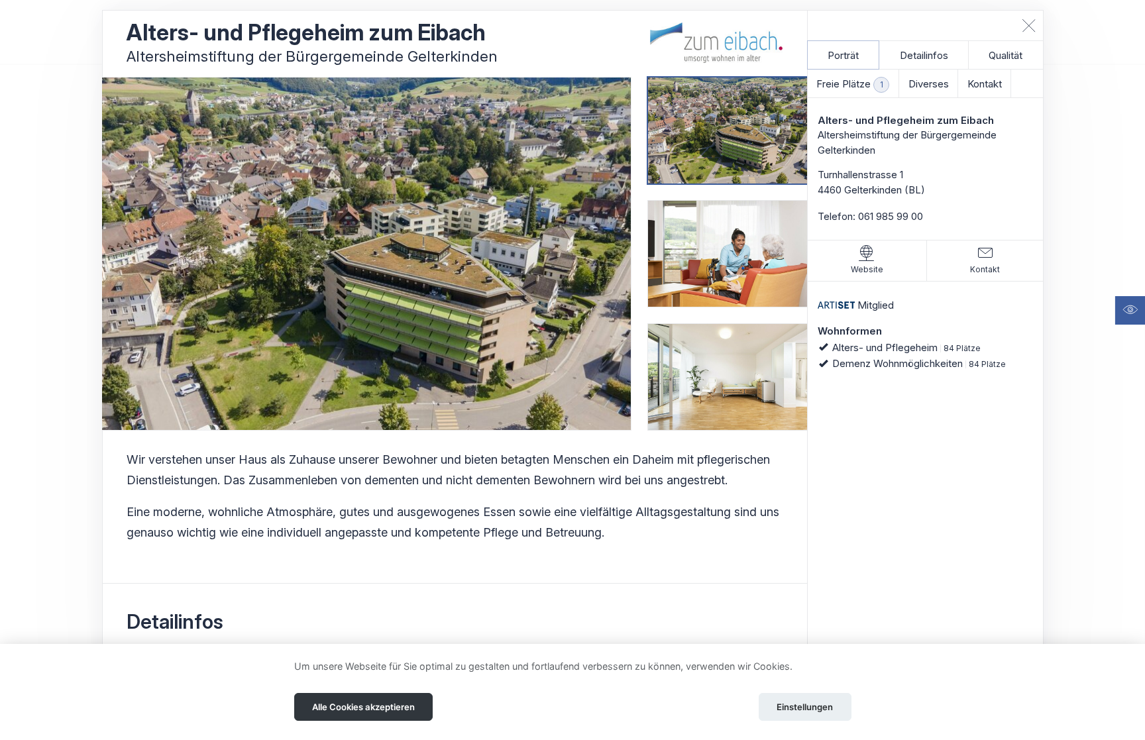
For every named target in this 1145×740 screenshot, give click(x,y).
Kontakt (984, 84)
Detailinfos (924, 55)
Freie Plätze (849, 84)
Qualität (1005, 55)
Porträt (843, 55)
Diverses (928, 84)
